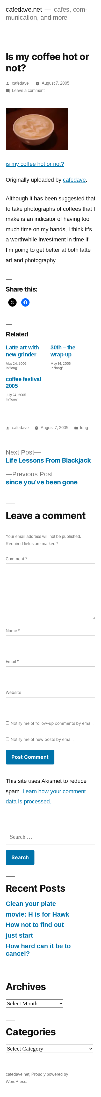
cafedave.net (24, 9)
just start (19, 935)
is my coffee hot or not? (35, 164)
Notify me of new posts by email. (42, 739)
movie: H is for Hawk (37, 914)
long (84, 427)
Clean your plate (31, 903)
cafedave (20, 83)
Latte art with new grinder (22, 350)
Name (13, 630)
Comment (16, 558)
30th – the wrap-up (63, 350)
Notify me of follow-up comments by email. (52, 723)
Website (13, 692)
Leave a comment (28, 90)
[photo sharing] (37, 148)
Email (12, 661)
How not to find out (35, 924)
